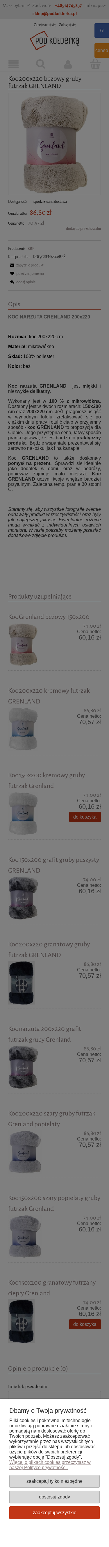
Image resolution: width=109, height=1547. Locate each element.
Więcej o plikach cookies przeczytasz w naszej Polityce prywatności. (50, 1465)
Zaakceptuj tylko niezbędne (54, 1481)
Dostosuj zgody (54, 1496)
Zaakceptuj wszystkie (54, 1512)
